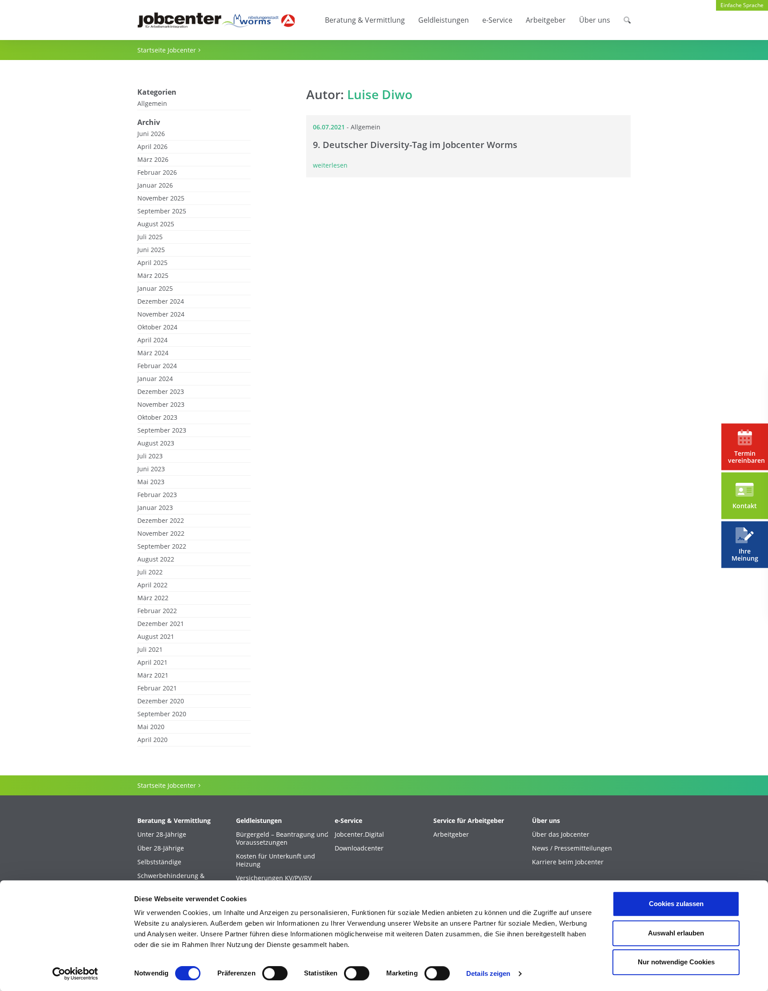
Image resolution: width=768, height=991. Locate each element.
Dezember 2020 (160, 701)
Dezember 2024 (160, 301)
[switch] (275, 973)
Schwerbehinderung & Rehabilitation (170, 880)
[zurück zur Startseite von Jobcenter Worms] (216, 20)
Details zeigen (488, 973)
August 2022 (155, 559)
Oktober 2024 (157, 327)
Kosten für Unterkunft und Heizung (275, 860)
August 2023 (155, 443)
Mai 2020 (150, 727)
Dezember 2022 (160, 521)
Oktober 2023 (157, 417)
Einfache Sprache (742, 5)
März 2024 (152, 353)
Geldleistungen (443, 20)
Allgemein (152, 104)
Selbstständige (159, 862)
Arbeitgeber (546, 20)
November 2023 (160, 405)
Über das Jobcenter (560, 835)
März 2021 (152, 675)
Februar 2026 (157, 173)
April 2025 (152, 263)
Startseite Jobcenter (166, 50)
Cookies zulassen (676, 903)
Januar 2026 (155, 185)
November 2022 (160, 534)
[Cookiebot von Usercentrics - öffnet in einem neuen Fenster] (75, 973)
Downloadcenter (359, 848)
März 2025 (152, 276)
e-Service (497, 20)
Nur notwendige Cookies (676, 962)
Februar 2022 (157, 611)
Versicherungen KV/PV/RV (274, 878)
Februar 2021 (157, 688)
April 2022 (152, 585)
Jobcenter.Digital (359, 835)
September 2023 (161, 430)
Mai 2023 (150, 482)
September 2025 (161, 211)
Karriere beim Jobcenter (568, 862)
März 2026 (152, 160)
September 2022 (161, 546)
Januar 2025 (155, 289)
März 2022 (152, 598)
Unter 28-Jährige (161, 835)
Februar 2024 (157, 366)
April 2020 (152, 740)
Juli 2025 (150, 237)
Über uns (594, 20)
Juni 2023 (151, 469)
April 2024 (152, 340)
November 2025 (160, 198)
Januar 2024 (155, 379)
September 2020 (161, 714)
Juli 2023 (150, 456)
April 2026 (152, 147)
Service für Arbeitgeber (468, 821)
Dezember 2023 (160, 392)
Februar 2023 (157, 495)
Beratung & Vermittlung (365, 20)
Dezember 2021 (160, 624)
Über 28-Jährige (160, 848)
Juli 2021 (150, 650)
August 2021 (155, 637)
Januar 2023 (155, 508)
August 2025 (155, 224)
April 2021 (152, 662)
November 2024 (160, 314)
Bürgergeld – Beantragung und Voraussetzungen (282, 839)
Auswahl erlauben (676, 933)
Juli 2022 (150, 572)
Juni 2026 (151, 134)
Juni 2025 (151, 250)
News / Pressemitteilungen (572, 848)
